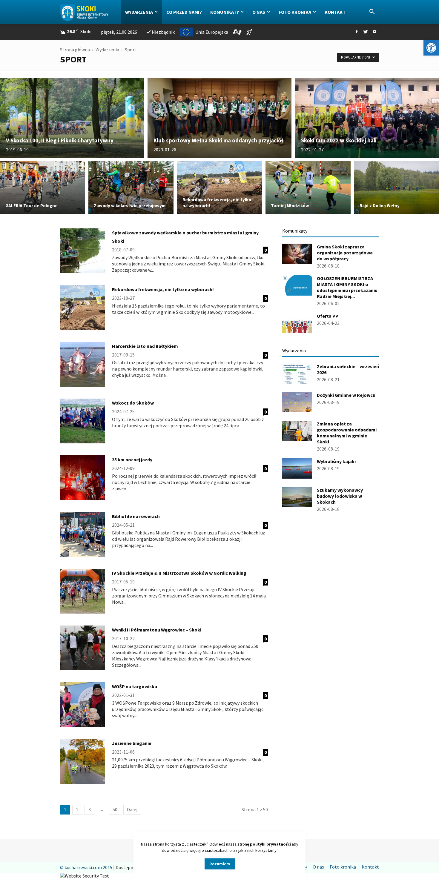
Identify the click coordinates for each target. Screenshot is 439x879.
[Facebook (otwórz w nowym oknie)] (356, 32)
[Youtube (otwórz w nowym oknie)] (374, 32)
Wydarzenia (139, 12)
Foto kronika (295, 12)
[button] (431, 48)
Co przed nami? (184, 12)
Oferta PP (327, 316)
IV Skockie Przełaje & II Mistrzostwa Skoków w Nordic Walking (179, 573)
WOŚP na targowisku (134, 686)
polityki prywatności (270, 844)
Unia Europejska (211, 32)
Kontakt (335, 12)
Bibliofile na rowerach (136, 516)
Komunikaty (224, 12)
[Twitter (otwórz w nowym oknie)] (365, 32)
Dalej (132, 809)
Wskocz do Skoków (133, 403)
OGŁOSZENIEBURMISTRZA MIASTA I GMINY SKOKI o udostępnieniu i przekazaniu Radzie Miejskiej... (347, 287)
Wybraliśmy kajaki (336, 461)
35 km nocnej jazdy (132, 459)
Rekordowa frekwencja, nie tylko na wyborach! (163, 289)
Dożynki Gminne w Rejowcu (346, 395)
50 (115, 809)
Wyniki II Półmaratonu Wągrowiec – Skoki (156, 630)
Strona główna (75, 50)
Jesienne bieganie (131, 743)
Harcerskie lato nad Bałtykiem (145, 346)
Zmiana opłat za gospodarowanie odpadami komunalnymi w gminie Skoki (347, 433)
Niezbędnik (163, 32)
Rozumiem (219, 863)
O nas (258, 12)
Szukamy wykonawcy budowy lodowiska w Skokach (340, 496)
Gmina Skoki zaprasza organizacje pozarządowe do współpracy (345, 253)
